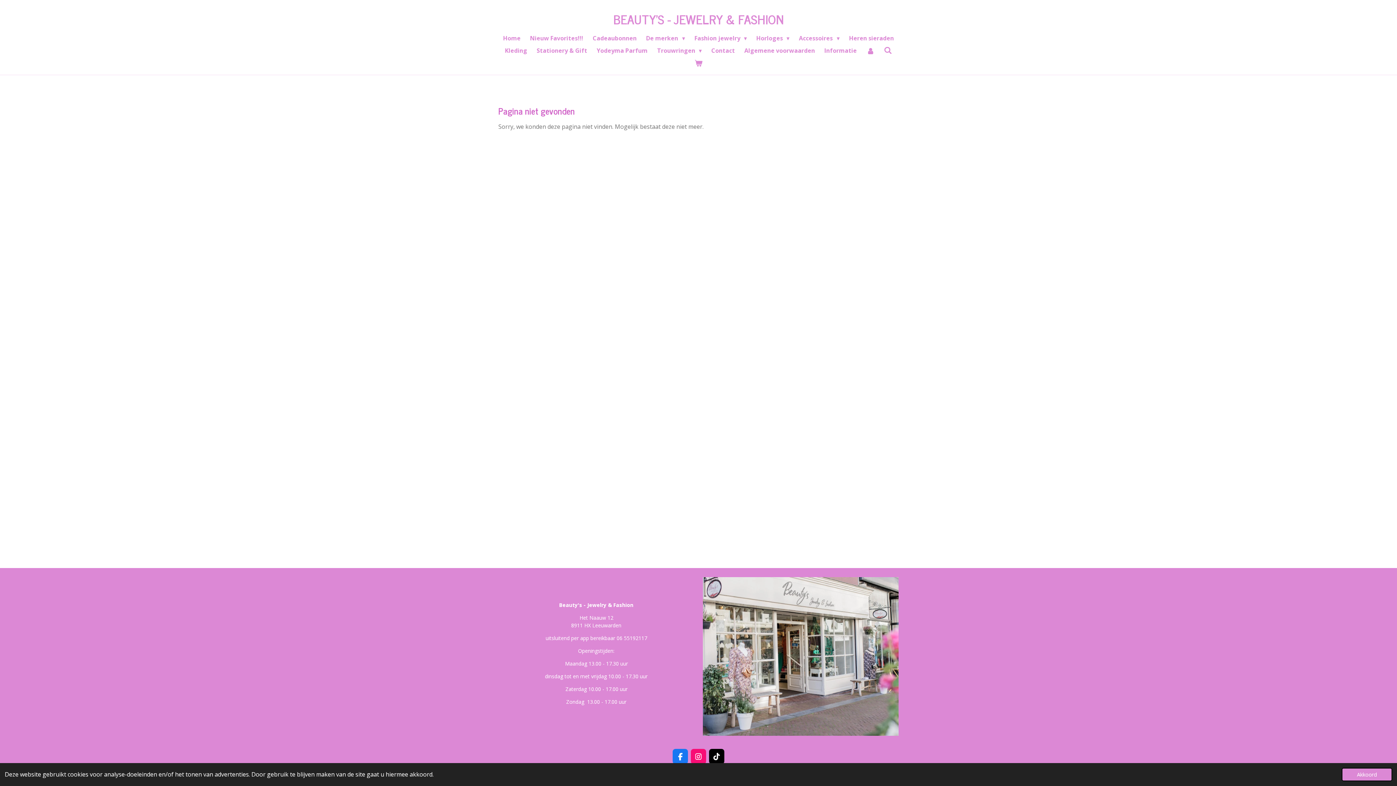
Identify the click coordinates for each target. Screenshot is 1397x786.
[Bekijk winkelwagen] (698, 63)
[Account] (870, 50)
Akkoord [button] (1367, 774)
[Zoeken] (888, 50)
